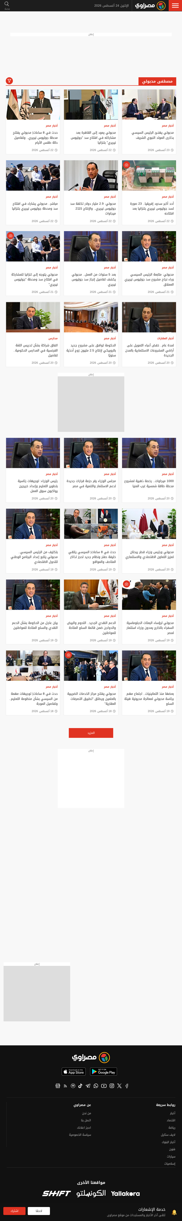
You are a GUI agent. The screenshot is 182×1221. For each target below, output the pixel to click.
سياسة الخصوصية (80, 1135)
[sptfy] (73, 1086)
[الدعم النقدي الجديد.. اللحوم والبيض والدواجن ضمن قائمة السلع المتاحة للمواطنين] (91, 595)
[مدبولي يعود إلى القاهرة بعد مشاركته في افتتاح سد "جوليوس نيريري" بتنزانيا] (91, 104)
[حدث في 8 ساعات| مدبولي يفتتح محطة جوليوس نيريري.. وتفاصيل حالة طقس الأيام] (33, 104)
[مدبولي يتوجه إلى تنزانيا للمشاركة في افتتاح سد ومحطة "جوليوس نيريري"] (33, 246)
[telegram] (88, 1086)
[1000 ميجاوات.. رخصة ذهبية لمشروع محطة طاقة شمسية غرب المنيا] (149, 453)
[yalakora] (125, 1194)
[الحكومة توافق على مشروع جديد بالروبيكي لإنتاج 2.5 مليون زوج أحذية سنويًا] (91, 317)
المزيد (91, 733)
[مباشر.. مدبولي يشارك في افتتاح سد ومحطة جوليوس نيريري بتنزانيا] (33, 175)
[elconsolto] (91, 1194)
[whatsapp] (96, 1086)
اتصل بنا (86, 1120)
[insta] (112, 1086)
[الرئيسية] (150, 5)
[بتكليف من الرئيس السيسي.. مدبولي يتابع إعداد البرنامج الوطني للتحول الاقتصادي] (33, 524)
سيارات (171, 1156)
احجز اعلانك (84, 1127)
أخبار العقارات (165, 338)
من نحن (86, 1113)
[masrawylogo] (91, 1057)
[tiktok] (80, 1086)
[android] (103, 1072)
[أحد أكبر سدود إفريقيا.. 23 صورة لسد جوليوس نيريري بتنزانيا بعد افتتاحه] (149, 175)
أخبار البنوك (168, 1142)
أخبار (172, 1113)
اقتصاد (171, 1120)
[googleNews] (57, 1086)
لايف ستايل (168, 1135)
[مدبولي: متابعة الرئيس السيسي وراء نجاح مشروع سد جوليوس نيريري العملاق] (149, 246)
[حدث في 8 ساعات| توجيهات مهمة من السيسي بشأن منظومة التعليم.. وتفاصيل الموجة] (33, 665)
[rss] (65, 1086)
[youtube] (104, 1086)
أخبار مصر (168, 125)
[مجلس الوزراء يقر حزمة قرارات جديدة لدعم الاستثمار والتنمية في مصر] (91, 453)
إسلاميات (169, 1163)
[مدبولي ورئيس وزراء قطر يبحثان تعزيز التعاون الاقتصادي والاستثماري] (149, 524)
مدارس (53, 338)
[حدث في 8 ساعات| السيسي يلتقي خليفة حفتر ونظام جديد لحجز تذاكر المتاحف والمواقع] (91, 524)
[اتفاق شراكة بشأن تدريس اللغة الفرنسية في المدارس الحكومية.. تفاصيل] (33, 317)
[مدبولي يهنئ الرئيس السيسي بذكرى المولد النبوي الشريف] (149, 104)
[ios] (74, 1072)
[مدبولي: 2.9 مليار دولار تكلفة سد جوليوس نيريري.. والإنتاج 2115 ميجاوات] (91, 175)
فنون (172, 1149)
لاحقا (39, 1211)
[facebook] (127, 1086)
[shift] (56, 1194)
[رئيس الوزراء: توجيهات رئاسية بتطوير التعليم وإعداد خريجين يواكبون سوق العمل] (33, 453)
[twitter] (119, 1086)
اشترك (14, 1211)
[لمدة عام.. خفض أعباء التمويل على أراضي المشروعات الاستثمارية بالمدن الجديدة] (149, 317)
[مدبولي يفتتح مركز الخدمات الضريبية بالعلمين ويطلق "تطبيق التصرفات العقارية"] (91, 665)
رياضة (171, 1127)
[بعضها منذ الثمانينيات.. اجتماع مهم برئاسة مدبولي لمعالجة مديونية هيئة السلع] (149, 665)
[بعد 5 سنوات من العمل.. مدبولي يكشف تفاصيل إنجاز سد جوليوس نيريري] (91, 246)
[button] (175, 5)
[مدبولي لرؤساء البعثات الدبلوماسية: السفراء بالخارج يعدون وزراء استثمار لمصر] (149, 595)
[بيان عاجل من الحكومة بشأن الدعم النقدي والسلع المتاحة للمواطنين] (33, 595)
